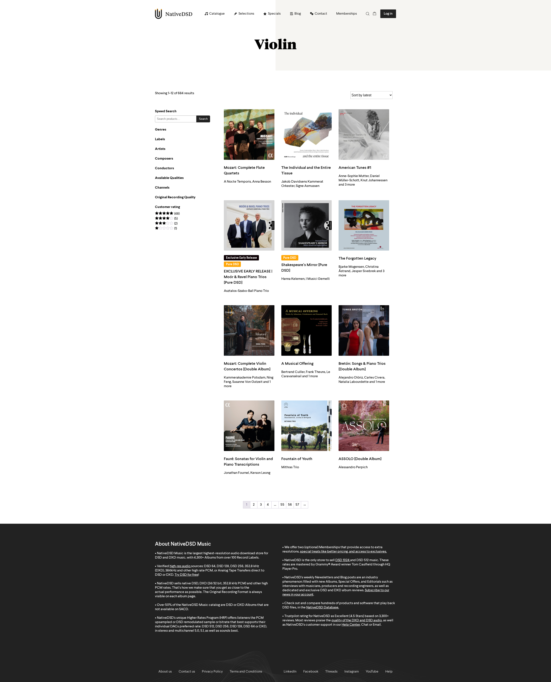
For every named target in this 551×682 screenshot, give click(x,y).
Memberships (346, 13)
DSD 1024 (342, 560)
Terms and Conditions (246, 671)
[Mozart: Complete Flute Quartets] (249, 134)
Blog (297, 13)
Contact (321, 13)
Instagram (351, 671)
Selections (246, 13)
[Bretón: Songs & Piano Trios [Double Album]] (364, 330)
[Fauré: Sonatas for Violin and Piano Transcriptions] (249, 425)
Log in (388, 13)
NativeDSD (174, 14)
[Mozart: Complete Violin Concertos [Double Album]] (249, 330)
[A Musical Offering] (306, 330)
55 (282, 504)
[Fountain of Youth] (306, 425)
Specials (274, 13)
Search (203, 118)
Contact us (187, 671)
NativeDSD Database (322, 607)
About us (165, 671)
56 (290, 504)
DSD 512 (362, 560)
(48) (167, 214)
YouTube (372, 671)
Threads (331, 671)
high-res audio (180, 566)
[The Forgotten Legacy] (364, 225)
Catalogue (217, 13)
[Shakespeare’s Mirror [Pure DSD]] (306, 225)
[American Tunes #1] (364, 134)
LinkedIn (290, 671)
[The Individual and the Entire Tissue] (306, 134)
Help (389, 671)
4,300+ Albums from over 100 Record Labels (226, 557)
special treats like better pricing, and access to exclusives (343, 551)
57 (297, 504)
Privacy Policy (212, 671)
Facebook (310, 671)
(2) (166, 224)
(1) (166, 229)
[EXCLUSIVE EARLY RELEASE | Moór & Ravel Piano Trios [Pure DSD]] (249, 225)
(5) (166, 219)
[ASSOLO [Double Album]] (364, 425)
